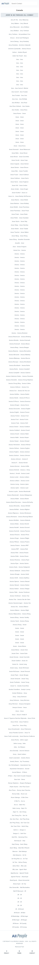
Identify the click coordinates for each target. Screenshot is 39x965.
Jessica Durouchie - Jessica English (19, 408)
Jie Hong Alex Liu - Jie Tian (19, 858)
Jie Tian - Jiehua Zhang (19, 862)
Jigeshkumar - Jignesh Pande (19, 873)
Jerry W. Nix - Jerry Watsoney (19, 20)
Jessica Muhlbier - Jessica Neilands (19, 520)
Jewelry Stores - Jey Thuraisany (19, 761)
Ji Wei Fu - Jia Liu (19, 801)
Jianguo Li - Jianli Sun (19, 833)
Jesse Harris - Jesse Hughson (19, 182)
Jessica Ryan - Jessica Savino (20, 563)
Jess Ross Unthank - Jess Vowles (19, 106)
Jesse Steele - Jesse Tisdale (19, 228)
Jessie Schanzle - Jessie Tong (19, 678)
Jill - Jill (19, 894)
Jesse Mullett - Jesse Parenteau (19, 207)
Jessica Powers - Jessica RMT (19, 545)
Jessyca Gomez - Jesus (19, 707)
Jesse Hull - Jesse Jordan (19, 185)
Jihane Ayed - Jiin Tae (19, 884)
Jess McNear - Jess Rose (19, 102)
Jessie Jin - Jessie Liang (19, 664)
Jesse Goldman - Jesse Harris (20, 178)
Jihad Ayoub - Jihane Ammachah (19, 880)
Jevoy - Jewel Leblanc (19, 754)
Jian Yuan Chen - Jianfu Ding (19, 826)
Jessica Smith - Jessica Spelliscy (19, 578)
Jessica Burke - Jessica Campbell (19, 369)
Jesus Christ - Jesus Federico (19, 722)
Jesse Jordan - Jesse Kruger (19, 189)
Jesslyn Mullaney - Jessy (19, 693)
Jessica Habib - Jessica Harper (19, 437)
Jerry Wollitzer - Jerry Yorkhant (19, 30)
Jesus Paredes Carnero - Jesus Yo (19, 732)
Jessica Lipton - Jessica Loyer (19, 488)
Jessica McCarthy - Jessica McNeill (19, 506)
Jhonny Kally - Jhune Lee (19, 794)
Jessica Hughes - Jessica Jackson (19, 452)
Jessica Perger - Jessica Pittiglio (19, 538)
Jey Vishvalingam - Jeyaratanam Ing (19, 765)
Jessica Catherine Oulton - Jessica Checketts (19, 376)
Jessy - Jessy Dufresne (20, 696)
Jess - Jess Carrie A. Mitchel (19, 88)
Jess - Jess (19, 59)
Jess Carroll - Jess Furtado (19, 92)
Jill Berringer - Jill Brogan (19, 920)
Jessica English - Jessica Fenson (19, 412)
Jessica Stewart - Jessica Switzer (19, 585)
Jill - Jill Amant (19, 909)
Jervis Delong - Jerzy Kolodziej (19, 41)
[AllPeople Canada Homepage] (5, 3)
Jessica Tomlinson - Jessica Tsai (19, 596)
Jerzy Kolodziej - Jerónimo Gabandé (19, 45)
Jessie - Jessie (19, 628)
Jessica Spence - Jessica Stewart (20, 581)
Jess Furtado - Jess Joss (19, 95)
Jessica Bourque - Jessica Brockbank (19, 362)
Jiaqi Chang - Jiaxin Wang (19, 844)
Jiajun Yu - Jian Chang (19, 812)
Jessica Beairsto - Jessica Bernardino (19, 351)
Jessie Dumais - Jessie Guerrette (19, 657)
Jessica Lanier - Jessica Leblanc (19, 477)
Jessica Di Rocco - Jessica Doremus (19, 401)
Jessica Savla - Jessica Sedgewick (19, 567)
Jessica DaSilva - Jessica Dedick (19, 394)
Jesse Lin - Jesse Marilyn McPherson (19, 196)
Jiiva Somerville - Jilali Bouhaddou (19, 887)
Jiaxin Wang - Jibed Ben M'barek (19, 848)
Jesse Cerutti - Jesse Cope (19, 160)
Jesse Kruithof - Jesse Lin (19, 192)
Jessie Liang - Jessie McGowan (19, 668)
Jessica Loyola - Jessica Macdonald (19, 491)
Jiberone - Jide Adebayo (19, 851)
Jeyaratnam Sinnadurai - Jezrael (19, 768)
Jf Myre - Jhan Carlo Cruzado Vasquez (19, 776)
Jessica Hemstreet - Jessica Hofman (19, 444)
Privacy (6, 953)
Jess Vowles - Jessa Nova (19, 110)
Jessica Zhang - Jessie (19, 624)
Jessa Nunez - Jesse (19, 113)
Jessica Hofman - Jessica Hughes (19, 448)
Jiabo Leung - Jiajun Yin (19, 808)
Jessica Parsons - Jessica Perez (19, 534)
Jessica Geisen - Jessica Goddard (19, 426)
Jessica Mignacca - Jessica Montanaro (19, 513)
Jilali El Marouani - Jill (19, 891)
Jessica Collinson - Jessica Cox (19, 387)
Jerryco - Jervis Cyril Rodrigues (19, 38)
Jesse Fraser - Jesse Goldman (19, 174)
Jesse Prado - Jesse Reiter (19, 214)
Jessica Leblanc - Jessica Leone (19, 480)
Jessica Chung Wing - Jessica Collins (19, 383)
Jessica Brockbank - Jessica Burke (19, 365)
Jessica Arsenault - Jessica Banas (19, 344)
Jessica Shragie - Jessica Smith (19, 574)
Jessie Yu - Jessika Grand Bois (19, 686)
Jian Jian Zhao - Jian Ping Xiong (19, 819)
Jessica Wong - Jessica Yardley (19, 617)
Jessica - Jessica (19, 254)
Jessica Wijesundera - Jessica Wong (19, 614)
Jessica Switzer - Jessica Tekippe (19, 588)
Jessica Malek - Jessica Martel (19, 498)
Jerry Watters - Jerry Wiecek (19, 23)
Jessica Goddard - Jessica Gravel (19, 430)
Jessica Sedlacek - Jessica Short (19, 570)
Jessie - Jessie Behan (19, 646)
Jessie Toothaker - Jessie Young (19, 682)
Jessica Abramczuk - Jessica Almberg (19, 336)
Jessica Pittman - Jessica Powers (19, 542)
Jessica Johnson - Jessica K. (19, 459)
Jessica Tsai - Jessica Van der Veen (19, 599)
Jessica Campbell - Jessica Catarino (19, 372)
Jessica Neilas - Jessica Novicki (19, 524)
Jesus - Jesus (19, 711)
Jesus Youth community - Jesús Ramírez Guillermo (19, 736)
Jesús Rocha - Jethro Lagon (19, 740)
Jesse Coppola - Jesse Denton (19, 164)
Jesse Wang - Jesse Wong (19, 236)
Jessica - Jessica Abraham (19, 333)
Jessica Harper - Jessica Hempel (19, 441)
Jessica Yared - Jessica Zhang (19, 621)
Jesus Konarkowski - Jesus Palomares (19, 729)
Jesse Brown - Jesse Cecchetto (19, 156)
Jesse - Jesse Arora (19, 146)
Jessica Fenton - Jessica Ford (19, 416)
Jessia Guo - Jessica (19, 250)
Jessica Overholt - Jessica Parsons (19, 531)
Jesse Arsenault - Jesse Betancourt (19, 149)
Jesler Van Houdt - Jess (19, 56)
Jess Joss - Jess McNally (19, 99)
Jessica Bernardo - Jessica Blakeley (19, 354)
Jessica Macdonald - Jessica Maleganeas (19, 495)
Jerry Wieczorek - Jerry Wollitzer (19, 27)
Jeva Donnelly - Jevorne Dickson (19, 750)
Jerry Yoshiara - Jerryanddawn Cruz (19, 34)
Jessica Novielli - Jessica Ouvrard (19, 527)
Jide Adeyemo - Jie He (19, 855)
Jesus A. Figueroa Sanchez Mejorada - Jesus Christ (19, 718)
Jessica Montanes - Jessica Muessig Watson (19, 516)
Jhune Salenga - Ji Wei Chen (19, 797)
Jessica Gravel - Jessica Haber (19, 434)
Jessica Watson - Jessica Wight (19, 610)
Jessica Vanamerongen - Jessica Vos (19, 603)
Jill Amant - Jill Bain (19, 912)
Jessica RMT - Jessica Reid (19, 549)
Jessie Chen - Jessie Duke (19, 653)
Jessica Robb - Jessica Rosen (19, 556)
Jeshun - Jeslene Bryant (19, 52)
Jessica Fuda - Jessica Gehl (19, 423)
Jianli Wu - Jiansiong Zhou (19, 837)
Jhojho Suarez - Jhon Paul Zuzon (20, 786)
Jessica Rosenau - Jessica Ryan (19, 560)
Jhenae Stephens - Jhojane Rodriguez (19, 783)
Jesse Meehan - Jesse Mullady (19, 203)
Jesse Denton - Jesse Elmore (19, 167)
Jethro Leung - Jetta (19, 743)
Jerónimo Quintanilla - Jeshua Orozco (19, 48)
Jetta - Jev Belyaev (19, 747)
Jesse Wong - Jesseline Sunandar (19, 239)
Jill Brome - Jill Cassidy (19, 923)
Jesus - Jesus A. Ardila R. (19, 714)
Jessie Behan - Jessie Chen (19, 650)
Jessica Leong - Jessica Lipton (19, 484)
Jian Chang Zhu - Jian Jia (19, 815)
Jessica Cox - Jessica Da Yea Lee (19, 390)
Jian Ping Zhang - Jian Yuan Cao (19, 822)
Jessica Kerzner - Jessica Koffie (19, 466)
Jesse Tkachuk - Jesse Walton (19, 232)
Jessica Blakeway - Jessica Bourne (19, 358)
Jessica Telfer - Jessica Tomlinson (19, 592)
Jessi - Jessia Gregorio (19, 246)
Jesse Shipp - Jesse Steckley (19, 225)
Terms (19, 953)
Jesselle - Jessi (19, 243)
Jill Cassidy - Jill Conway (19, 927)
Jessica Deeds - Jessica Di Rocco (19, 398)
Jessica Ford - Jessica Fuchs (19, 419)
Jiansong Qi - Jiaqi (19, 840)
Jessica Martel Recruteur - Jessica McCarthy (19, 502)
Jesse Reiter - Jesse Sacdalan (19, 218)
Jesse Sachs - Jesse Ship (19, 221)
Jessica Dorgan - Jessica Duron (19, 405)
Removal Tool (19, 946)
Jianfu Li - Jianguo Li (19, 830)
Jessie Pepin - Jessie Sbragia (19, 675)
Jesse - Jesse (19, 117)
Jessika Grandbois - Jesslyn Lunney (19, 689)
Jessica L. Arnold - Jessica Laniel (19, 473)
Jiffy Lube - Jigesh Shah (19, 869)
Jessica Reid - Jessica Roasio (19, 552)
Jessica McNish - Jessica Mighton (19, 509)
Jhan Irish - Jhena (19, 779)
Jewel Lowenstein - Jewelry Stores (19, 758)
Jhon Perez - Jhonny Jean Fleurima (19, 790)
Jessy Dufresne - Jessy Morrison (19, 700)
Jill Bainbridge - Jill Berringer (19, 916)
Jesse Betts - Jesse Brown (19, 153)
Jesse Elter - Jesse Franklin (19, 171)
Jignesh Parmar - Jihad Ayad (19, 876)
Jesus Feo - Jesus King (19, 725)
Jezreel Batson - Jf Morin (19, 772)
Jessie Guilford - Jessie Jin (20, 660)
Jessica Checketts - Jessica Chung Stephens (19, 380)
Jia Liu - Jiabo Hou (19, 804)
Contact (32, 953)
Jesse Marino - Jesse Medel (19, 200)
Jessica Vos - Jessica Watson (19, 606)
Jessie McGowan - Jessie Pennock (19, 671)
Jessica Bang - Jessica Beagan (19, 347)
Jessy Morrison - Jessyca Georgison (19, 704)
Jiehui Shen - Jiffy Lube (19, 866)
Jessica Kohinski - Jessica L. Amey (19, 470)
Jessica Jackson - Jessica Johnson (19, 455)
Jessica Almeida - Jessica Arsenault (19, 340)
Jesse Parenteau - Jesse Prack (19, 210)
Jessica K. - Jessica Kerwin (19, 462)
